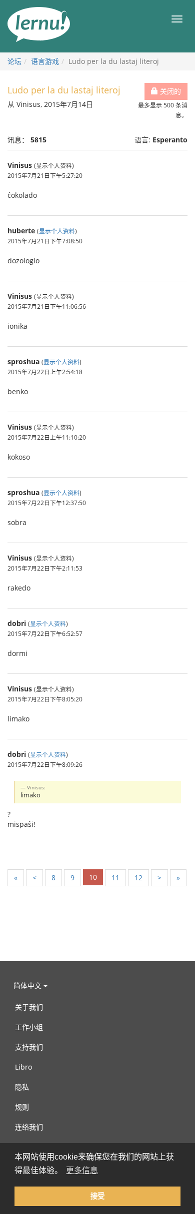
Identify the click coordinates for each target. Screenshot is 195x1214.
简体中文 (29, 985)
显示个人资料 (57, 231)
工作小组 (29, 1027)
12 (138, 877)
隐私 (22, 1087)
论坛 (15, 61)
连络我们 (29, 1127)
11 (116, 877)
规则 (22, 1107)
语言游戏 (45, 61)
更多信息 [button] (82, 1170)
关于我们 (29, 1007)
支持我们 (29, 1047)
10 (93, 877)
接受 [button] (97, 1196)
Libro (23, 1067)
